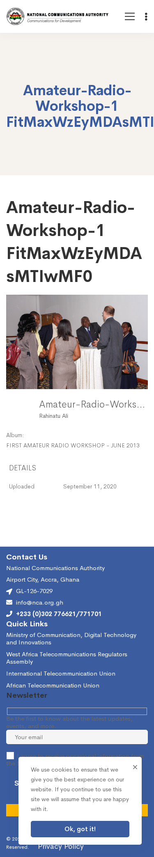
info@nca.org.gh (39, 602)
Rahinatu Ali (53, 415)
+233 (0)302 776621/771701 (59, 614)
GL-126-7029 (34, 591)
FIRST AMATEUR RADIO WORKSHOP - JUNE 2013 (73, 445)
